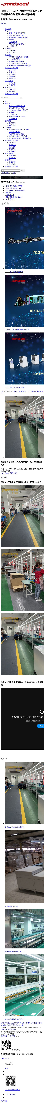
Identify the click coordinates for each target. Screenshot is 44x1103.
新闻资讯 (8, 87)
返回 (3, 391)
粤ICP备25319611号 (9, 1029)
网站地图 (4, 1036)
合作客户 (12, 79)
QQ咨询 (12, 173)
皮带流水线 (13, 46)
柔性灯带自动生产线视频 (18, 63)
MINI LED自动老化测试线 (18, 37)
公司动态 (12, 89)
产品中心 (8, 31)
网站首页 (8, 29)
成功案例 (8, 48)
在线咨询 (5, 473)
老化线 (11, 40)
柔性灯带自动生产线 (16, 35)
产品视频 (8, 55)
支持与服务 (9, 81)
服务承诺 (12, 83)
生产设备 (12, 74)
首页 (6, 101)
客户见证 (12, 53)
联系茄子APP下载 (11, 94)
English (3, 23)
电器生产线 (13, 42)
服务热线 (5, 173)
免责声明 (11, 1036)
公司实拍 (12, 72)
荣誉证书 (12, 76)
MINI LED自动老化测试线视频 (20, 66)
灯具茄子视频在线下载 (17, 33)
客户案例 (12, 50)
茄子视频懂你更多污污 (17, 44)
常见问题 (12, 85)
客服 (6, 1068)
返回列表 (13, 473)
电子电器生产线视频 (16, 61)
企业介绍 (12, 70)
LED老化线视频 (14, 59)
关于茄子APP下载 (11, 68)
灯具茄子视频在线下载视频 (19, 57)
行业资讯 (12, 92)
